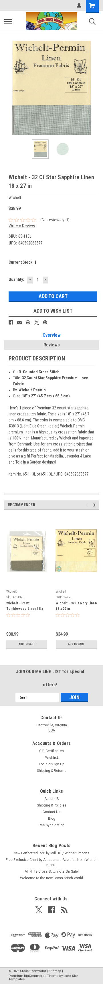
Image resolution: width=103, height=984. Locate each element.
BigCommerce (35, 976)
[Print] (28, 322)
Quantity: (16, 279)
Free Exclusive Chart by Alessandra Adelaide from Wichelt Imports (52, 862)
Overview (52, 335)
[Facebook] (11, 322)
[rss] (64, 909)
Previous (8, 88)
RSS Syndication (51, 825)
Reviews (51, 345)
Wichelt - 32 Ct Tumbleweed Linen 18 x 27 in (24, 606)
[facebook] (51, 909)
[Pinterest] (45, 322)
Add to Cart (27, 644)
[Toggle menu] (8, 21)
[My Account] (79, 5)
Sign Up (58, 764)
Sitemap (55, 971)
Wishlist (51, 758)
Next (94, 88)
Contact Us (51, 812)
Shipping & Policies (51, 805)
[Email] (19, 322)
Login (43, 764)
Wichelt (11, 591)
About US (51, 799)
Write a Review (22, 226)
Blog (51, 819)
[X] (36, 322)
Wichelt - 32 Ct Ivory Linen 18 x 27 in (76, 606)
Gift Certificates (51, 751)
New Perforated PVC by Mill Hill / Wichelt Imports (51, 853)
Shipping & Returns (51, 771)
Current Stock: (22, 262)
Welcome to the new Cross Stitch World (51, 878)
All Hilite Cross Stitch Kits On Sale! (52, 871)
